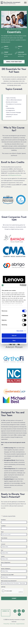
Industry (3, 556)
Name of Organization (6, 562)
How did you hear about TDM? (7, 574)
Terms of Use (12, 623)
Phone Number (4, 538)
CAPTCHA (3, 586)
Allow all (14, 335)
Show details (20, 330)
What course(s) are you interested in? (9, 580)
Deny (14, 340)
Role (2, 550)
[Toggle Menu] (25, 2)
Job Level (3, 544)
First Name (3, 519)
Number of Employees (6, 568)
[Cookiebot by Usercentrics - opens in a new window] (20, 285)
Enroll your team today (14, 61)
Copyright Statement (20, 623)
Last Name (3, 525)
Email (2, 531)
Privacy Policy (6, 623)
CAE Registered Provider (14, 175)
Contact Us (5, 611)
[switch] (24, 315)
